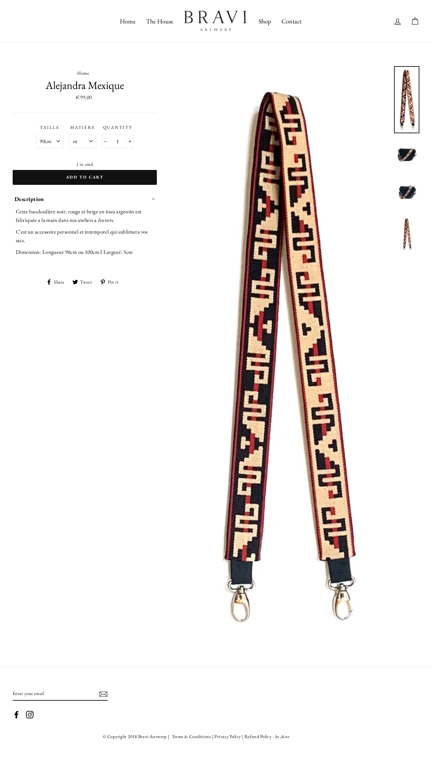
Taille (49, 127)
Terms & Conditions (190, 736)
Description (29, 199)
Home (83, 73)
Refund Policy (258, 736)
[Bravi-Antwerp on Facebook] (16, 714)
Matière (82, 127)
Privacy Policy (228, 736)
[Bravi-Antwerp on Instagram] (30, 714)
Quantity (118, 127)
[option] (283, 354)
